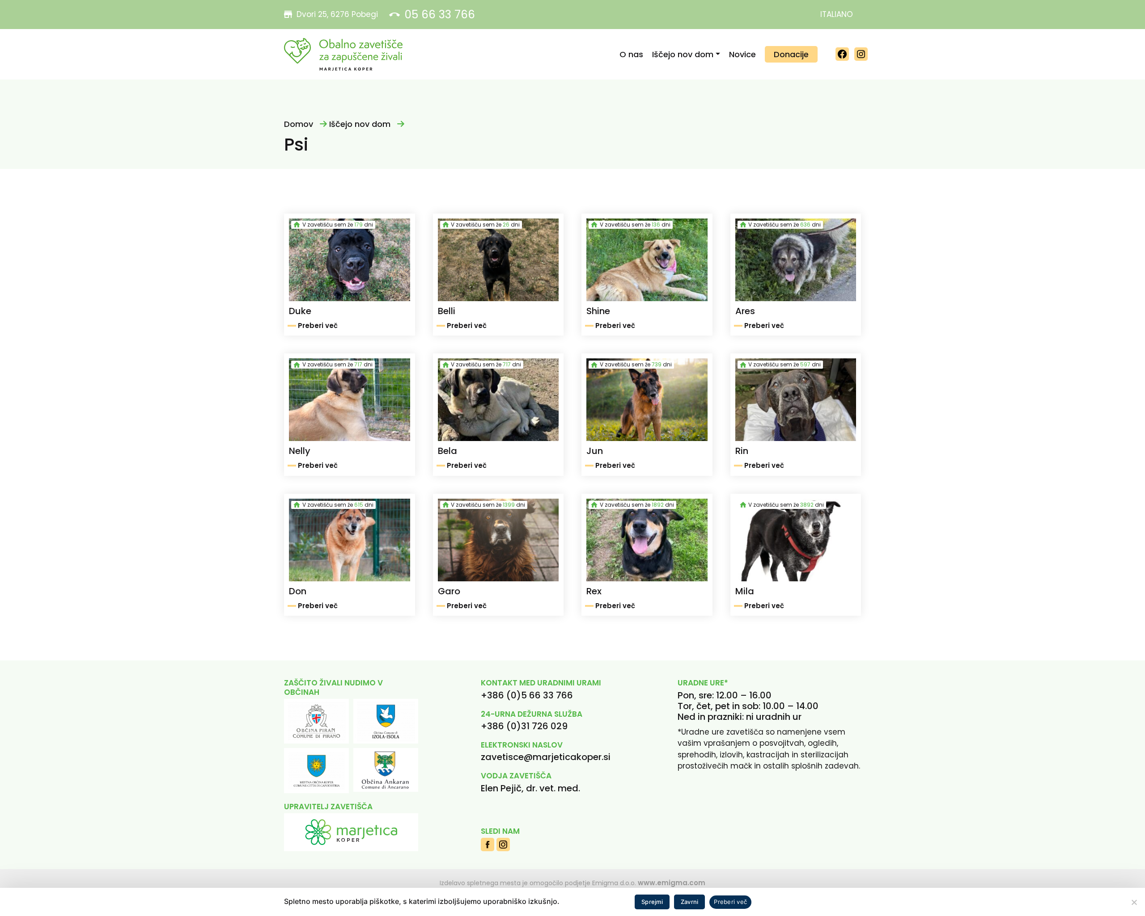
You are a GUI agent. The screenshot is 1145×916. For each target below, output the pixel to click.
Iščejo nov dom (682, 54)
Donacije (791, 54)
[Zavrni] (1133, 902)
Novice (742, 54)
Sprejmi (652, 901)
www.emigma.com (671, 882)
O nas (631, 54)
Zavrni (690, 901)
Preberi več (730, 901)
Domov (298, 124)
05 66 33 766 (439, 14)
